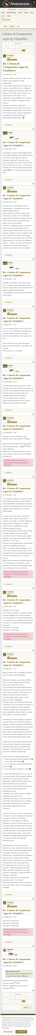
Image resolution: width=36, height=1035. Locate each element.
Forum (3, 16)
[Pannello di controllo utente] (1, 26)
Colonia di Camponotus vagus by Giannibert (17, 36)
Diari (31, 12)
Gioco (9, 16)
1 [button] (17, 46)
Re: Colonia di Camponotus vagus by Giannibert (15, 67)
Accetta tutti (21, 1032)
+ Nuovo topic (5, 19)
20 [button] (29, 46)
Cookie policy (6, 1028)
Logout (12, 26)
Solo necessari (8, 1032)
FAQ (18, 26)
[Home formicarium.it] (18, 4)
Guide (20, 12)
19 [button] (24, 46)
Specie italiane (11, 12)
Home (3, 12)
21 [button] (13, 50)
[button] (6, 47)
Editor (5, 26)
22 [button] (19, 50)
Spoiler (9, 125)
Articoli (26, 12)
